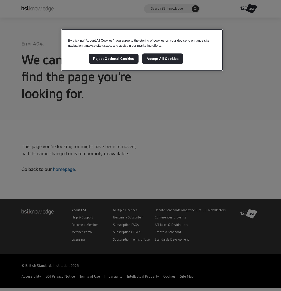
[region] (142, 50)
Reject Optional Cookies (113, 58)
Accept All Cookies (163, 58)
